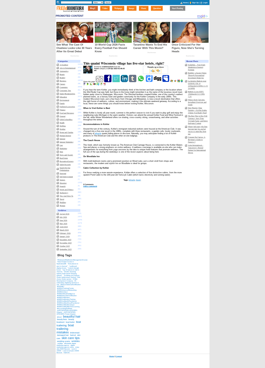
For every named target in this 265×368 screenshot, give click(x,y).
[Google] (178, 81)
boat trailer (70, 322)
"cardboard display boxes (67, 267)
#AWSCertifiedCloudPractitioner (68, 303)
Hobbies (63, 126)
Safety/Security (65, 164)
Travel (62, 199)
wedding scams (63, 341)
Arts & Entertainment (67, 68)
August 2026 (64, 214)
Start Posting (177, 8)
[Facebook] (108, 81)
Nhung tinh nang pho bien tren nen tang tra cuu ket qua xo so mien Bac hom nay (197, 130)
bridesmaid (74, 333)
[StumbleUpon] (182, 81)
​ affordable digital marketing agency (66, 344)
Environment (64, 100)
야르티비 (66, 352)
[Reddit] (100, 81)
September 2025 (66, 249)
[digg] (158, 81)
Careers (62, 84)
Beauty (62, 74)
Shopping (63, 183)
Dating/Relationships (67, 93)
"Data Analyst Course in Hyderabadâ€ (65, 263)
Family (62, 103)
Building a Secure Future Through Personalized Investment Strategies (197, 75)
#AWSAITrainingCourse (65, 288)
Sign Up (195, 3)
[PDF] (104, 85)
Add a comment (90, 186)
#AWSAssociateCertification (67, 295)
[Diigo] (149, 81)
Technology (64, 192)
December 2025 (65, 239)
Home (185, 3)
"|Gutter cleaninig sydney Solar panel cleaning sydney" (67, 273)
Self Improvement (66, 176)
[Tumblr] (133, 81)
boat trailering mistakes (65, 329)
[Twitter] (116, 81)
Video (105, 8)
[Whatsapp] (141, 81)
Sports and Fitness (66, 189)
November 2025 (66, 243)
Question (157, 8)
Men (61, 151)
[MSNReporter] (175, 81)
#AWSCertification (63, 297)
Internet (62, 138)
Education (63, 97)
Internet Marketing (66, 142)
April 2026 (64, 226)
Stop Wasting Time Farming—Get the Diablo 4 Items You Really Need (197, 110)
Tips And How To (66, 196)
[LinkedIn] (125, 81)
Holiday (63, 129)
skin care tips (71, 338)
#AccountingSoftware (64, 308)
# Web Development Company (67, 280)
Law (61, 145)
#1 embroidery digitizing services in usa (68, 282)
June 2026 (63, 220)
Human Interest (65, 135)
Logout (119, 356)
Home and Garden (66, 132)
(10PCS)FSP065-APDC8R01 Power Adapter (66, 313)
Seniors (62, 180)
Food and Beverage (67, 113)
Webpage (118, 8)
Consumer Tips (65, 90)
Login (205, 3)
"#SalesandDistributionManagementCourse (72, 260)
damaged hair (63, 335)
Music (143, 8)
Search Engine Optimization (65, 168)
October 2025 (65, 246)
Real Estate (64, 158)
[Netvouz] (98, 85)
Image (131, 8)
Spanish (63, 186)
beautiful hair (72, 316)
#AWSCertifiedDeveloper (66, 305)
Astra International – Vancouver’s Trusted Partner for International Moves (197, 149)
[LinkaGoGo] (94, 85)
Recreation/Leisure (66, 161)
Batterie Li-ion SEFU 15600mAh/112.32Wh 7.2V (196, 94)
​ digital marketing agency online (66, 346)
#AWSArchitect (62, 292)
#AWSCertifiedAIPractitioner (67, 301)
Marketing (63, 148)
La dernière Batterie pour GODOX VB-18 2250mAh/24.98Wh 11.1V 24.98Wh (198, 85)
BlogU (93, 8)
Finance (62, 110)
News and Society (66, 155)
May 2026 (63, 223)
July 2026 (63, 217)
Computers (64, 87)
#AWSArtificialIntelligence (66, 294)
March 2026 (64, 230)
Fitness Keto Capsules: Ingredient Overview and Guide (197, 102)
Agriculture (64, 64)
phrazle (98, 133)
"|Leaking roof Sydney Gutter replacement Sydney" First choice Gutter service (68, 277)
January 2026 (65, 236)
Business (63, 81)
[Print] (101, 85)
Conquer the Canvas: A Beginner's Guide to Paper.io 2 (196, 139)
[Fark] (84, 85)
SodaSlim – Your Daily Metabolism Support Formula (196, 67)
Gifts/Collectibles (66, 119)
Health (62, 122)
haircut (73, 335)
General (62, 116)
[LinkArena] (91, 85)
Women (62, 205)
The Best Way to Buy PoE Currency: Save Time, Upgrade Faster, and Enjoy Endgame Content (198, 119)
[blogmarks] (87, 85)
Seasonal (63, 173)
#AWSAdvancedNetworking (67, 290)
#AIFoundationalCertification (71, 284)
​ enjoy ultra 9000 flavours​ (68, 348)
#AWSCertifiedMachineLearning (68, 306)
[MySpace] (166, 81)
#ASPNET (60, 286)
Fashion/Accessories (67, 106)
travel (138, 180)
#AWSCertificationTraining (66, 299)
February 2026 (65, 233)
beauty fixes (62, 319)
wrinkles (75, 341)
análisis (60, 343)
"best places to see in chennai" (67, 265)
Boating (62, 77)
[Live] (171, 81)
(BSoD (59, 317)
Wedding (63, 202)
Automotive (64, 71)
